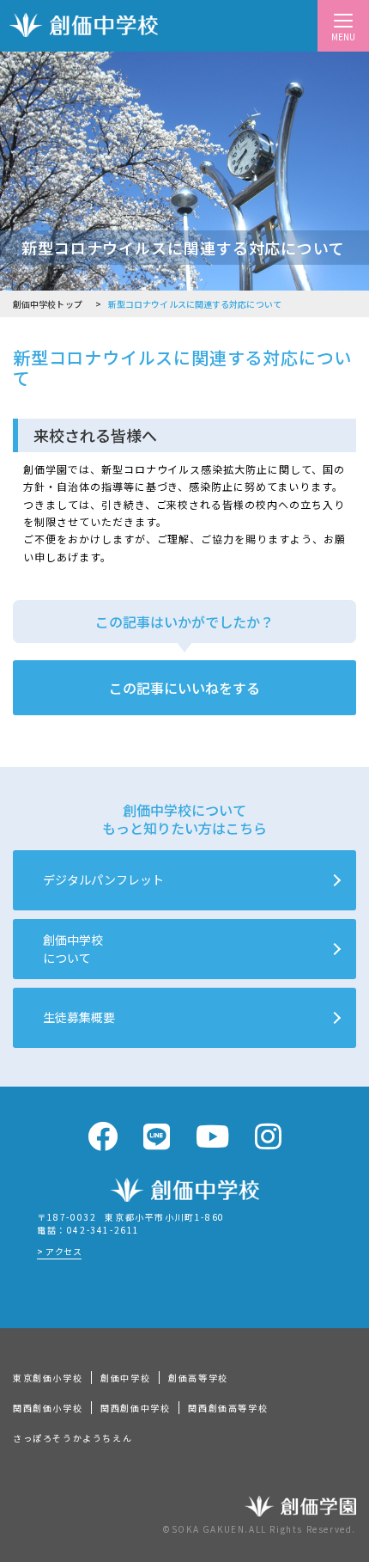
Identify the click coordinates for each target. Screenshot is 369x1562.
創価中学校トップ (47, 303)
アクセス (63, 1251)
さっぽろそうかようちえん (72, 1437)
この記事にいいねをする (184, 687)
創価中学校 (125, 1377)
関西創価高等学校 (228, 1407)
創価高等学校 (198, 1377)
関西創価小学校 (47, 1407)
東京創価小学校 (47, 1377)
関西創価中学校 (135, 1407)
